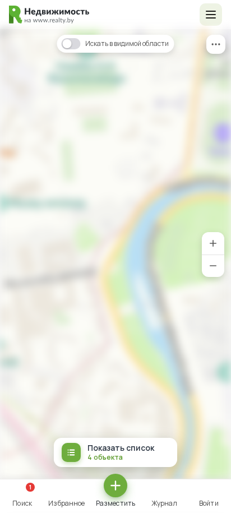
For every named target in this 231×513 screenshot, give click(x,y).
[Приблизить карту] (213, 243)
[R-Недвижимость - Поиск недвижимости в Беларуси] (49, 14)
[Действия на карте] (215, 44)
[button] (211, 14)
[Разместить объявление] (115, 485)
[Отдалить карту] (213, 266)
